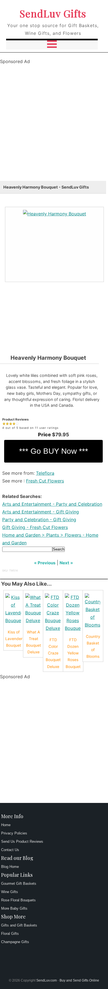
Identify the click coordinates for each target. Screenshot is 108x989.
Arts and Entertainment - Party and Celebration (52, 504)
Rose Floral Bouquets (18, 900)
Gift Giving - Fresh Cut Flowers (35, 527)
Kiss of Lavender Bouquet (13, 639)
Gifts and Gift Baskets (19, 925)
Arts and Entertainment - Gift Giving (40, 512)
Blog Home (10, 867)
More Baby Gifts (14, 908)
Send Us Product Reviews (22, 841)
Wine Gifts (9, 892)
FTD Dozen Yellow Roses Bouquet (73, 653)
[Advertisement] (54, 127)
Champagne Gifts (15, 942)
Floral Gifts (10, 933)
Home (6, 825)
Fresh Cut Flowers (45, 481)
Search (58, 549)
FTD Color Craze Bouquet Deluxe (53, 653)
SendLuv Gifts (53, 13)
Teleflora (45, 473)
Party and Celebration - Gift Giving (39, 519)
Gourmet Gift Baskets (18, 883)
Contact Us (10, 850)
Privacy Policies (14, 833)
